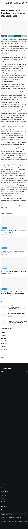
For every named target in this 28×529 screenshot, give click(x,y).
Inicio (2, 8)
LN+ (2, 355)
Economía (3, 338)
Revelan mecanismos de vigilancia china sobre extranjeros (12, 252)
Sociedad (6, 8)
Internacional (4, 343)
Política (4, 227)
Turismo (3, 357)
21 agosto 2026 (5, 254)
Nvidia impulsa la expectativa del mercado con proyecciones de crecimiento (16, 315)
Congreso (3, 335)
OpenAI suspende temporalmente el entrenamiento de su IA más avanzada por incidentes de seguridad (13, 293)
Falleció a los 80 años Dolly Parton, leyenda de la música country (13, 231)
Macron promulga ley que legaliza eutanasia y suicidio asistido (13, 272)
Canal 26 (3, 352)
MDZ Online (4, 349)
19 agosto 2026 (5, 275)
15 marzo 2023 (4, 19)
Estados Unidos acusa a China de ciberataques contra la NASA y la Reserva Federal (16, 307)
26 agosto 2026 (5, 234)
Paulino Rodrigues (14, 3)
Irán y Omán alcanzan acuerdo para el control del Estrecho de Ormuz (17, 321)
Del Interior (4, 346)
